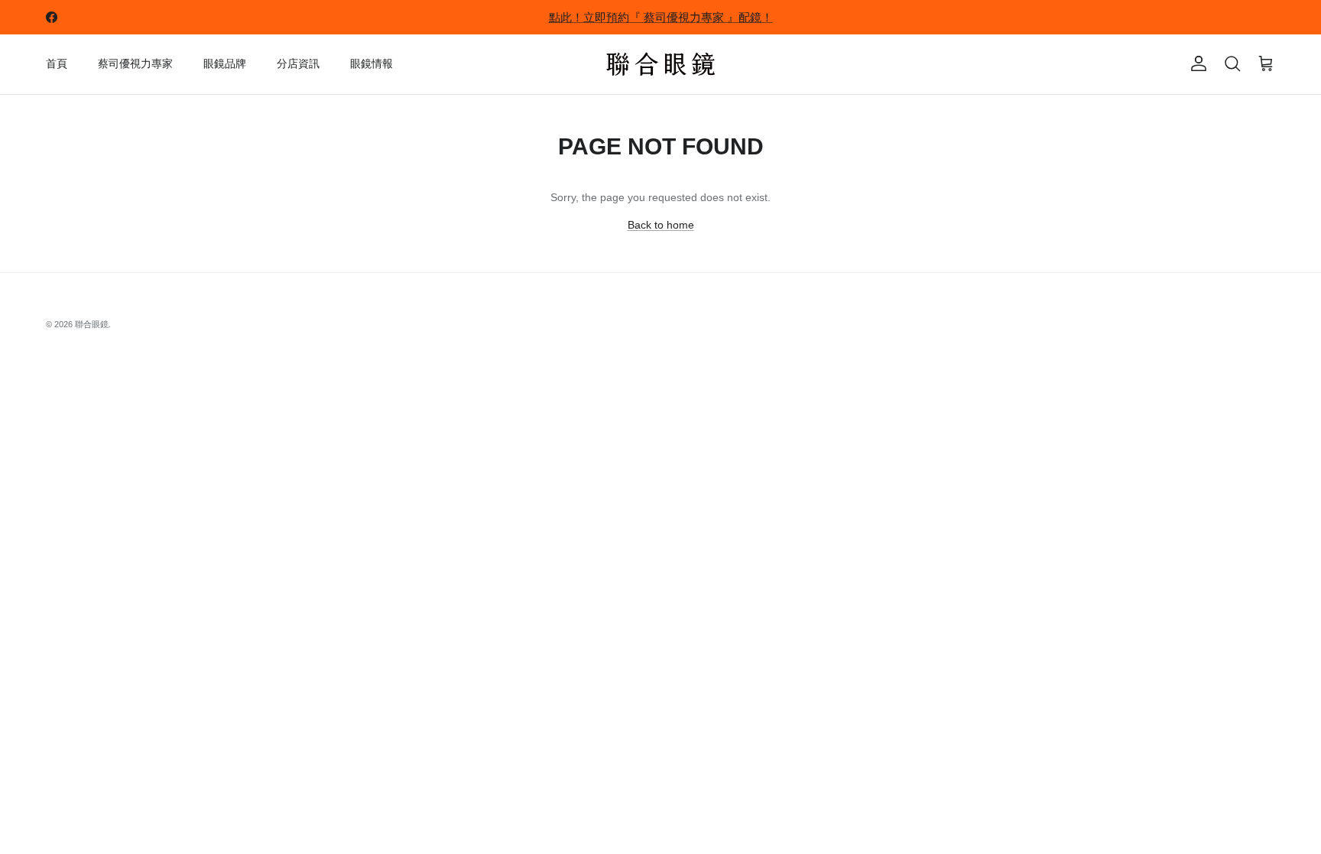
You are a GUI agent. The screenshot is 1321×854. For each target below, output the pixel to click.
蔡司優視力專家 (135, 63)
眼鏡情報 (371, 63)
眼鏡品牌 (224, 63)
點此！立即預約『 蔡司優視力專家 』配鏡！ (661, 17)
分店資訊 (298, 63)
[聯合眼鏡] (660, 64)
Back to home (661, 225)
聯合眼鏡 (92, 324)
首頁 (56, 63)
